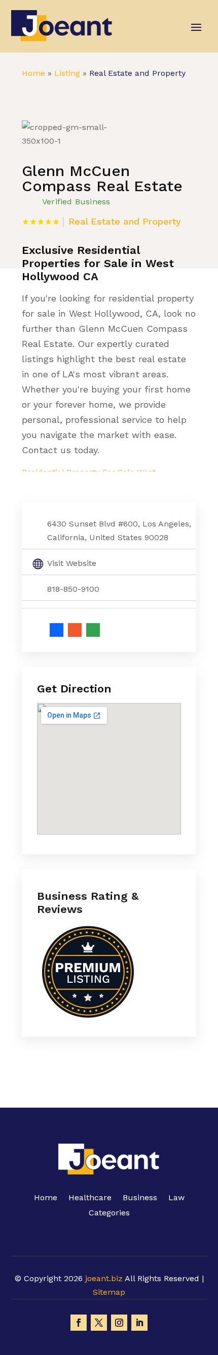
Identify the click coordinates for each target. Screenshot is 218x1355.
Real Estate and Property (137, 73)
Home (33, 73)
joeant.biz (104, 1278)
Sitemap (109, 1292)
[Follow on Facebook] (78, 1323)
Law (176, 1198)
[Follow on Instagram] (119, 1323)
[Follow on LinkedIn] (139, 1323)
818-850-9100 (73, 589)
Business (140, 1198)
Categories (109, 1213)
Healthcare (90, 1198)
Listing (67, 73)
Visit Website (71, 563)
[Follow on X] (99, 1323)
